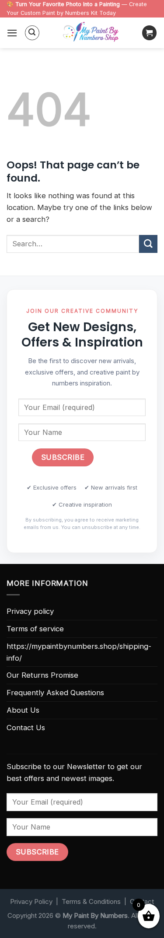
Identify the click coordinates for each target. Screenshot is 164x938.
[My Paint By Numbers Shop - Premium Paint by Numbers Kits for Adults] (91, 33)
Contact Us (26, 727)
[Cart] (149, 32)
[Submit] (148, 244)
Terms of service (35, 628)
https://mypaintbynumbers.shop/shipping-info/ (79, 652)
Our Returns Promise (42, 675)
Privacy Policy (31, 901)
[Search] (32, 32)
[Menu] (12, 33)
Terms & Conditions (91, 901)
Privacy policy (30, 611)
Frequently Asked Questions (55, 692)
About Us (23, 710)
